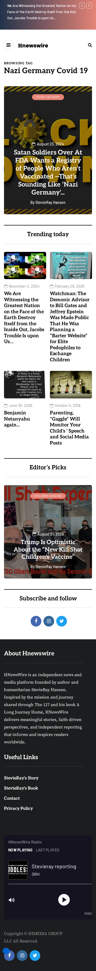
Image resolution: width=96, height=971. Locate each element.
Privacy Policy (18, 808)
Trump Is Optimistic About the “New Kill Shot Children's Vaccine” (48, 549)
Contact (12, 798)
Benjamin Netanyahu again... (17, 419)
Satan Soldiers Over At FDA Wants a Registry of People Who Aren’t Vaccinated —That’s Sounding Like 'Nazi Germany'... (48, 172)
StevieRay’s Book (21, 788)
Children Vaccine (48, 495)
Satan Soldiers (48, 96)
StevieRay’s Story (21, 778)
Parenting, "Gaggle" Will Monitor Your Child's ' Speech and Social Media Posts (69, 428)
